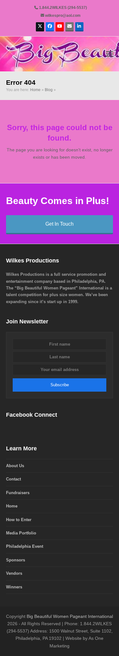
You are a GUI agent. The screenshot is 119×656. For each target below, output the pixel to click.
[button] (109, 53)
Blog (49, 90)
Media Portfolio (21, 533)
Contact (13, 479)
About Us (15, 465)
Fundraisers (18, 492)
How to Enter (18, 519)
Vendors (14, 573)
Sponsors (15, 560)
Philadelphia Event (24, 546)
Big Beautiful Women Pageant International (70, 616)
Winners (14, 587)
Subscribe (59, 384)
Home (35, 90)
